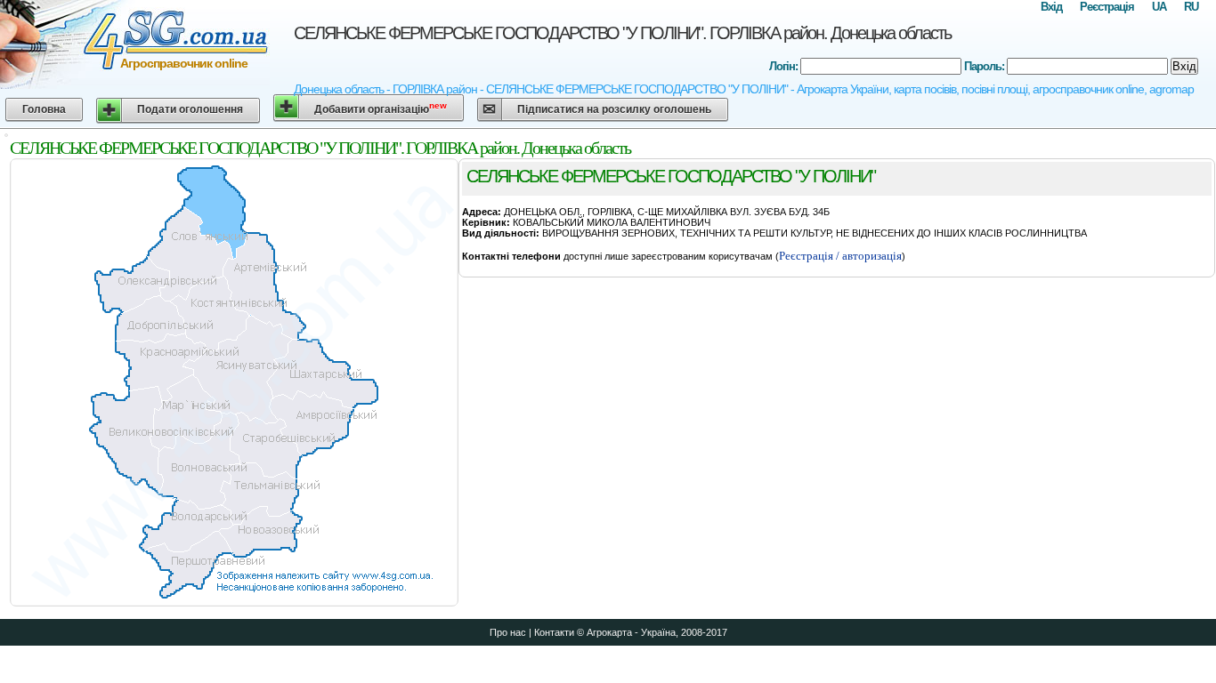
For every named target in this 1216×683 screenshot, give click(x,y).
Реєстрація (1107, 6)
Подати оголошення (190, 109)
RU (1191, 6)
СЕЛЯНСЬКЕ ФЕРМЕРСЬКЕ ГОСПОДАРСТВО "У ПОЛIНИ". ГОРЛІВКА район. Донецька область (622, 33)
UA (1159, 6)
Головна (44, 109)
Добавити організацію (380, 108)
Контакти (554, 632)
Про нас (508, 632)
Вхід (1051, 6)
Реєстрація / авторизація (840, 255)
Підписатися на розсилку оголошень (614, 109)
